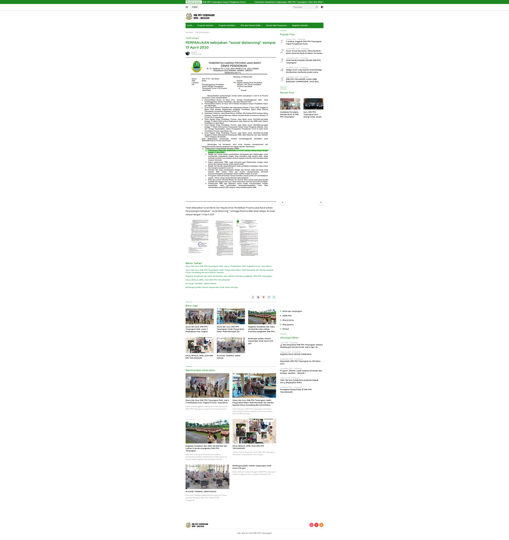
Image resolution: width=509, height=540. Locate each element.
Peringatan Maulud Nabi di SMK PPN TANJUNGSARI (296, 390)
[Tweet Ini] (258, 297)
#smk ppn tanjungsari (292, 311)
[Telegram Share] (269, 297)
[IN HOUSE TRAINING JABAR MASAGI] (231, 345)
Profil (189, 25)
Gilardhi (194, 52)
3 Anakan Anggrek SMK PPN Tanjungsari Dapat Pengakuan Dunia (304, 42)
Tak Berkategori (192, 38)
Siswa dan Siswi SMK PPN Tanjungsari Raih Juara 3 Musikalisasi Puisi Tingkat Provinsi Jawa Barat (228, 266)
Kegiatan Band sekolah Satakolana (295, 354)
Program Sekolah (205, 25)
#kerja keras (288, 320)
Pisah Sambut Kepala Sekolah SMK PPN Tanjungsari (303, 61)
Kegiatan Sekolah (300, 25)
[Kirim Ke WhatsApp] (274, 297)
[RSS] (321, 525)
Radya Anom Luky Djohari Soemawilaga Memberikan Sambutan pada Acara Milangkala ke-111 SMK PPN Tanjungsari (304, 71)
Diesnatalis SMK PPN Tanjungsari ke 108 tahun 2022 (300, 362)
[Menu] (187, 7)
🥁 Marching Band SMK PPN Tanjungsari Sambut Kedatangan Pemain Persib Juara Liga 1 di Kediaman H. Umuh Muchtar (301, 346)
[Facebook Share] (253, 297)
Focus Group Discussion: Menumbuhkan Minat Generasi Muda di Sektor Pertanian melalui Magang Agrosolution (304, 52)
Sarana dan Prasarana (276, 25)
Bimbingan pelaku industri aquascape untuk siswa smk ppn (212, 287)
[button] (316, 7)
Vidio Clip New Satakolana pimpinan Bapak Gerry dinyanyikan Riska (299, 381)
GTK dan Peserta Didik (250, 25)
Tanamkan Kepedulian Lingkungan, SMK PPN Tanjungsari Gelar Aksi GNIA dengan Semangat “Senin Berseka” (243, 2)
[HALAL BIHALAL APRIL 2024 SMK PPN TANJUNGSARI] (200, 345)
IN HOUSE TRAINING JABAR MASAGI (201, 283)
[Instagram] (311, 525)
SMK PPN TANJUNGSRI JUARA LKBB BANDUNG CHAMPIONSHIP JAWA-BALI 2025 (302, 80)
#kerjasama (287, 324)
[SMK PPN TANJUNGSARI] (201, 16)
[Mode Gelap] (322, 7)
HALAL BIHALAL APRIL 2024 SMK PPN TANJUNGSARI (208, 280)
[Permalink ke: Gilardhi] (188, 53)
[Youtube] (316, 525)
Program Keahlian (227, 25)
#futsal (285, 329)
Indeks (195, 7)
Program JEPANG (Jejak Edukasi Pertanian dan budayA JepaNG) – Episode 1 (301, 372)
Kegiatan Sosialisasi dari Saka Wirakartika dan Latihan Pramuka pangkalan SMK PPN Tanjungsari (229, 276)
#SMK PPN (286, 316)
